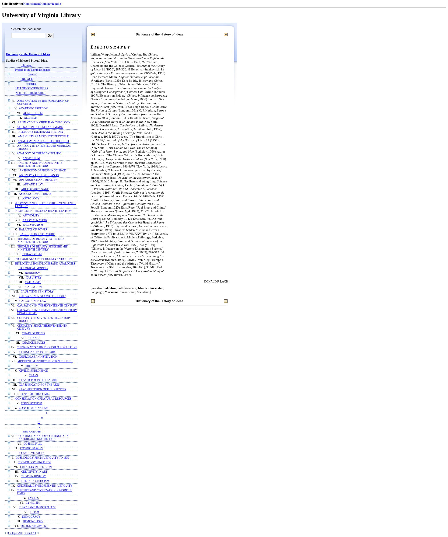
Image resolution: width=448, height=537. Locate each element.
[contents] (31, 83)
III (39, 422)
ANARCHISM (31, 158)
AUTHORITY (31, 215)
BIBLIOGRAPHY (32, 431)
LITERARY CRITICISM (35, 481)
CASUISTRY (34, 277)
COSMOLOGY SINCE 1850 (34, 462)
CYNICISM (33, 502)
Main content (31, 3)
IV (39, 426)
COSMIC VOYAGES (32, 453)
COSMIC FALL (33, 443)
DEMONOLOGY (33, 521)
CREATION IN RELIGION (36, 467)
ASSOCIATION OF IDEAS (35, 193)
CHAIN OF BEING (33, 333)
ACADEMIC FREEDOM (33, 108)
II (42, 417)
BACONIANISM (33, 225)
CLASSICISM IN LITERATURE (38, 380)
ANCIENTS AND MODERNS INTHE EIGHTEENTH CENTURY (40, 164)
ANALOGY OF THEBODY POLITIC (39, 153)
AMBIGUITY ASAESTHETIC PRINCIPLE (43, 136)
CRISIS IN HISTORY (33, 476)
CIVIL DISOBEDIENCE (33, 370)
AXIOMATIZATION (35, 220)
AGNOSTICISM (33, 113)
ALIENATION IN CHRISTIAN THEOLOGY (44, 122)
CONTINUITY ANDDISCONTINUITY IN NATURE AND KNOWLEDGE (43, 438)
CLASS (33, 375)
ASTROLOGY (30, 198)
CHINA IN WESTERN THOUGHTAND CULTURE (47, 347)
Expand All (30, 533)
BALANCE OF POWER (33, 229)
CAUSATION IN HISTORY (37, 291)
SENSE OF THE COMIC (35, 394)
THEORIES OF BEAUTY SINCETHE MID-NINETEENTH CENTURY (43, 248)
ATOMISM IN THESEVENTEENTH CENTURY (43, 211)
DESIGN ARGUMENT (34, 526)
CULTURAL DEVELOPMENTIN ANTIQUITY (44, 485)
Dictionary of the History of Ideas (28, 54)
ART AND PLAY (33, 184)
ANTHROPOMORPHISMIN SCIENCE (42, 170)
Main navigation (50, 3)
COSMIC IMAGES (31, 448)
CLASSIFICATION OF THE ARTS (39, 384)
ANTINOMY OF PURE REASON (39, 175)
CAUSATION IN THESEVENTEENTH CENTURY (47, 305)
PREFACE (27, 79)
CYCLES (33, 498)
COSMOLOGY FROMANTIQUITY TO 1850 (42, 457)
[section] (32, 74)
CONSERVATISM (31, 403)
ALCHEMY (31, 117)
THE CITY (31, 366)
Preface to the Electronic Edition (32, 69)
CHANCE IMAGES (33, 342)
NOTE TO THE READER (31, 93)
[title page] (26, 65)
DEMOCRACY (31, 516)
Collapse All (15, 533)
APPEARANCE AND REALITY (38, 179)
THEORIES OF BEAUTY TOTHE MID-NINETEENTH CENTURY (41, 240)
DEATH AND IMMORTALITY (37, 507)
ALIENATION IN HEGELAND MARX (40, 127)
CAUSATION (33, 287)
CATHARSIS (33, 282)
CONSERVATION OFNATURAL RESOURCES (43, 398)
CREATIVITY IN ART (34, 471)
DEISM (34, 512)
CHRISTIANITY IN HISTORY (37, 352)
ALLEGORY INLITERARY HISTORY (40, 131)
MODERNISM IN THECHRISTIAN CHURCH (45, 361)
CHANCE (34, 338)
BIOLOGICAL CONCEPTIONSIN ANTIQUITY (43, 259)
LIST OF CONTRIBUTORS (31, 88)
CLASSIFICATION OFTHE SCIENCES (42, 389)
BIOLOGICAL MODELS (33, 268)
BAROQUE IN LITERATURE (37, 234)
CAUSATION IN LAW (32, 301)
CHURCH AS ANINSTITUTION (38, 356)
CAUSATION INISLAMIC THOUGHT (42, 296)
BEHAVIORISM (32, 254)
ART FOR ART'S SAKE (35, 189)
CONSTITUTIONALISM (34, 408)
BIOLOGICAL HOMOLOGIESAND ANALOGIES (45, 263)
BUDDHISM (32, 273)
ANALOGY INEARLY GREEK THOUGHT (43, 141)
